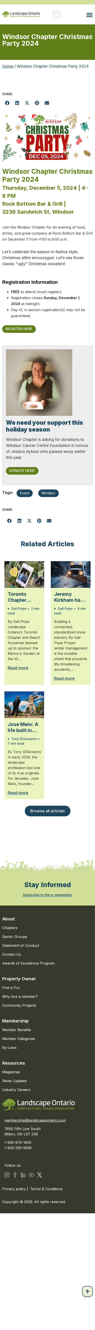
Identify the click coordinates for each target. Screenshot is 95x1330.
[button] (56, 14)
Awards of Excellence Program (28, 963)
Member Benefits (16, 1030)
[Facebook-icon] (15, 1174)
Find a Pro (11, 987)
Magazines (11, 1072)
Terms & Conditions (46, 1189)
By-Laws (9, 1047)
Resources (13, 1063)
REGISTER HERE (19, 329)
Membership (15, 1021)
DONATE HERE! (22, 470)
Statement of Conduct (20, 945)
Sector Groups (14, 936)
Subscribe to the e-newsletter (47, 895)
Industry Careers (16, 1089)
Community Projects (19, 1005)
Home (7, 66)
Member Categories (18, 1038)
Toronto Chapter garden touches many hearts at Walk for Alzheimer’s (24, 597)
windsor (48, 493)
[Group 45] (39, 1174)
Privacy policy (14, 1189)
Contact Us (11, 954)
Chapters (9, 927)
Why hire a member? (20, 996)
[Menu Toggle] (89, 15)
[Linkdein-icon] (23, 1174)
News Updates (14, 1081)
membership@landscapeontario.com (35, 1120)
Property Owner (19, 978)
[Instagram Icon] (6, 1174)
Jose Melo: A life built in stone (23, 727)
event (24, 493)
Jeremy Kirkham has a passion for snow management (70, 597)
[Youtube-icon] (31, 1174)
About (8, 919)
